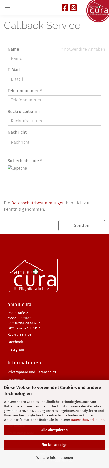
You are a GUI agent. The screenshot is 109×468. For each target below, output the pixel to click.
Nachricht (17, 132)
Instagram (16, 349)
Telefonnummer (24, 90)
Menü (7, 7)
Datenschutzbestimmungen (38, 203)
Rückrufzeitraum (24, 111)
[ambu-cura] (97, 11)
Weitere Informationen (54, 458)
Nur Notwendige (54, 445)
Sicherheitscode (24, 160)
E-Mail (14, 70)
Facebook (15, 342)
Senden (82, 225)
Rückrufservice (19, 334)
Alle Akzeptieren (54, 430)
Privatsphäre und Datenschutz (32, 372)
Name (13, 49)
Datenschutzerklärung (87, 420)
